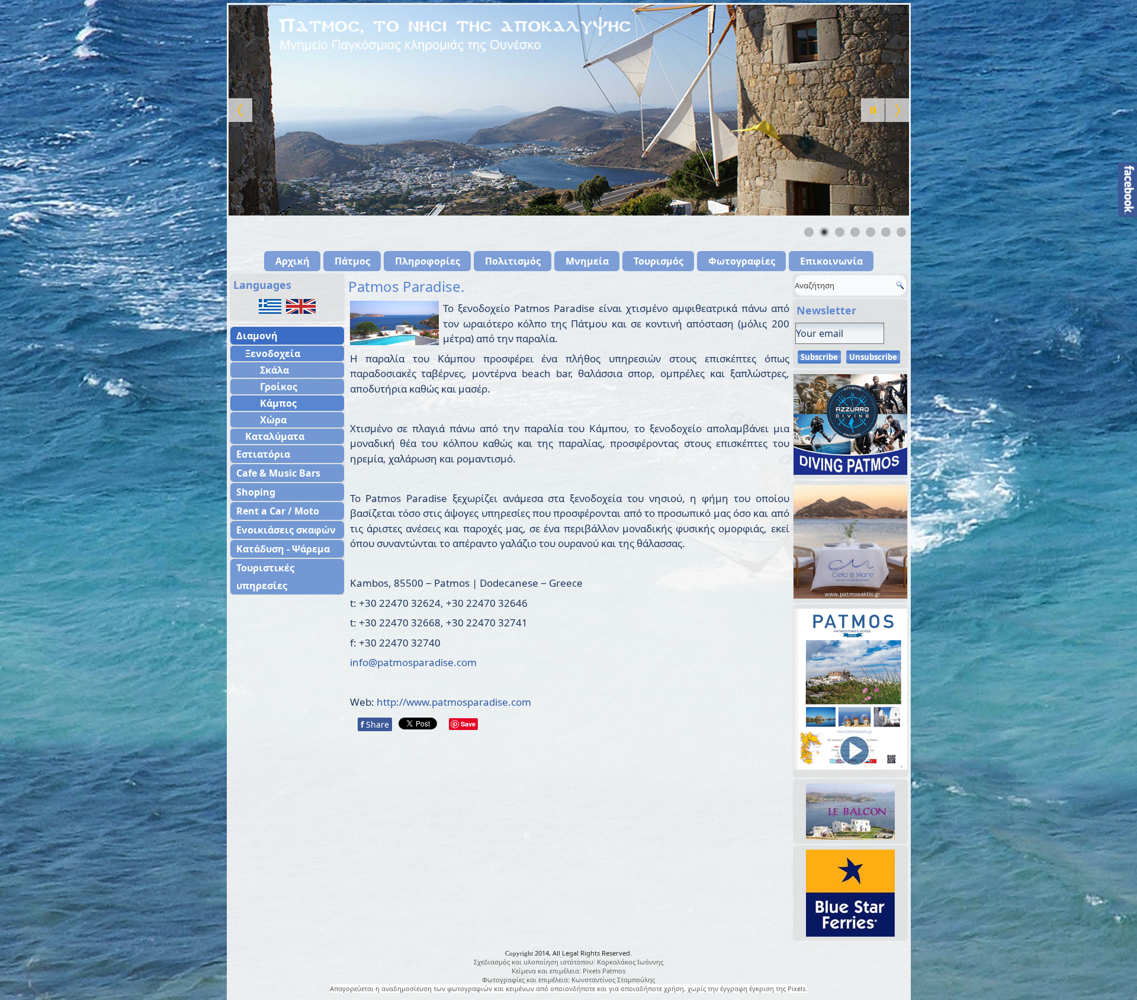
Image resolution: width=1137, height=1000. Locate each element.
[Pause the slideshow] (873, 110)
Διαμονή (257, 335)
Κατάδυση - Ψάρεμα (283, 548)
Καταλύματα (274, 436)
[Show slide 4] (855, 232)
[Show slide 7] (901, 232)
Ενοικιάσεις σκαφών (286, 529)
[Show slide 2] (824, 232)
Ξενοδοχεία (272, 353)
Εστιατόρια (263, 454)
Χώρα (273, 419)
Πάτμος (352, 261)
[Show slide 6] (886, 232)
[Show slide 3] (839, 232)
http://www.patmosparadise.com (454, 702)
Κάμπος (278, 403)
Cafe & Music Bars (278, 473)
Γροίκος (278, 386)
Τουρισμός (658, 261)
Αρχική (292, 261)
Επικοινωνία (831, 261)
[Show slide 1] (809, 232)
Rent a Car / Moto (277, 510)
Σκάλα (274, 370)
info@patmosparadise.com (413, 662)
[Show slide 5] (870, 232)
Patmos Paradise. (406, 286)
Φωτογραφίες (741, 261)
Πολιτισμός (513, 261)
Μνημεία (587, 261)
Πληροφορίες (427, 261)
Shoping (255, 492)
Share (375, 724)
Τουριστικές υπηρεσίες (265, 576)
